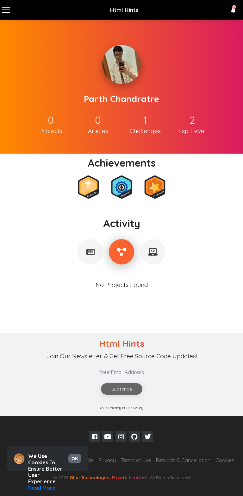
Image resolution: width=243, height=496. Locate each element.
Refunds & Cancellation (183, 460)
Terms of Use (136, 460)
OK (75, 458)
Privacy (107, 460)
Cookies (224, 460)
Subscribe (121, 389)
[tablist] (90, 251)
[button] (233, 10)
